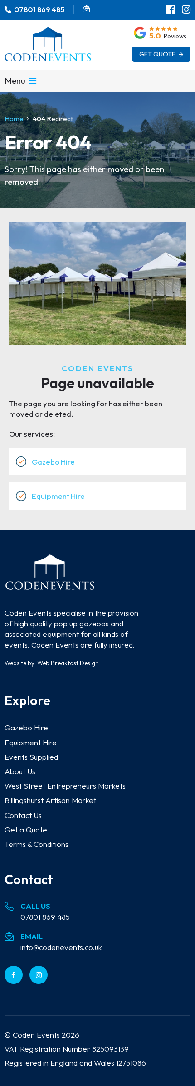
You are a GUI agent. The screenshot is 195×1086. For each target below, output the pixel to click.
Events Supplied (31, 757)
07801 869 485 (45, 916)
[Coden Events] (50, 586)
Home (14, 118)
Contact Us (23, 815)
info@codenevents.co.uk (61, 947)
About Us (20, 771)
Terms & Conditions (36, 844)
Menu (15, 80)
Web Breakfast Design (68, 663)
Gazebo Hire (53, 461)
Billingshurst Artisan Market (50, 800)
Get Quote (158, 54)
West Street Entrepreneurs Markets (65, 785)
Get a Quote (26, 829)
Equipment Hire (58, 496)
